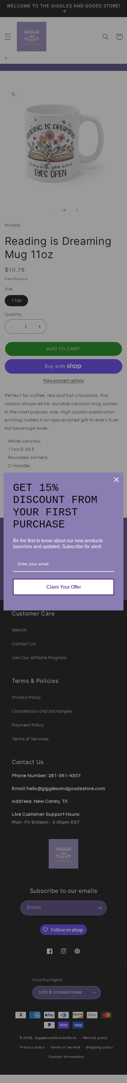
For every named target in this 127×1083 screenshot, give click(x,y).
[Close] (116, 480)
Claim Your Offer (63, 586)
